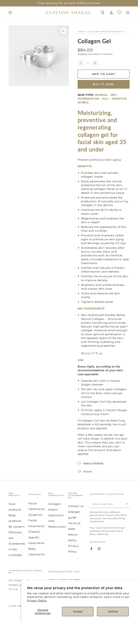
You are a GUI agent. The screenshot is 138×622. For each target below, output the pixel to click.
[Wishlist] (119, 12)
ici (106, 534)
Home (81, 32)
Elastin (53, 509)
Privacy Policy (37, 600)
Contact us (76, 506)
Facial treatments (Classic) (36, 526)
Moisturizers (57, 526)
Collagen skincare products (105, 32)
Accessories (17, 543)
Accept (77, 611)
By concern (17, 526)
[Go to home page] (68, 12)
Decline (113, 611)
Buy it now (103, 84)
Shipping (82, 54)
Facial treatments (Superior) (36, 509)
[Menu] (10, 12)
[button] (102, 12)
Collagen (54, 504)
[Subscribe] (128, 504)
